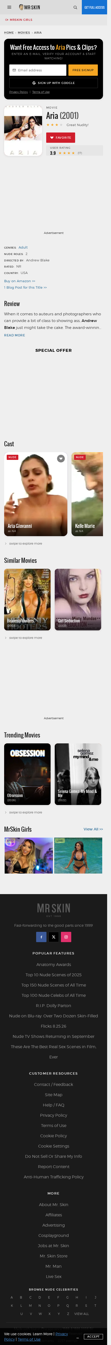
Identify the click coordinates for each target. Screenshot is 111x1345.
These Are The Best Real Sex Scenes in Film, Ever (53, 1051)
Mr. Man (53, 1266)
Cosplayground (53, 1235)
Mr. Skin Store (53, 1256)
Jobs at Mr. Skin (53, 1245)
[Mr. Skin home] (29, 7)
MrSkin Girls (21, 20)
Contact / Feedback (53, 1084)
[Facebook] (41, 937)
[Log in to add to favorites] (61, 458)
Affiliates (53, 1215)
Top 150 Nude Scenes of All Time (53, 985)
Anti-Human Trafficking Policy (54, 1176)
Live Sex (53, 1276)
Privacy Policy (18, 92)
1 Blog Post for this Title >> (25, 287)
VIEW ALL (81, 1314)
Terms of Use (41, 92)
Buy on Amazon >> (19, 281)
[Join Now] (94, 7)
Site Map (53, 1094)
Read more (14, 335)
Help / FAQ (53, 1105)
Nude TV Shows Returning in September (53, 1036)
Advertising (53, 1225)
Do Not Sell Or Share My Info (53, 1156)
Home (9, 32)
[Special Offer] (53, 394)
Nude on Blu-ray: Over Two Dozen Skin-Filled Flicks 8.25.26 (53, 1021)
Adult (23, 247)
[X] (54, 937)
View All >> (93, 829)
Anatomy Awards (53, 964)
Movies (24, 32)
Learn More (42, 1334)
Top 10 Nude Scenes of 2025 (54, 974)
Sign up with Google (56, 83)
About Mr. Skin (53, 1204)
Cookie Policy (53, 1135)
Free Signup (83, 70)
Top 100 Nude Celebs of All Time (54, 995)
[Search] (75, 7)
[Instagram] (66, 937)
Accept (93, 1336)
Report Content (53, 1166)
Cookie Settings (53, 1146)
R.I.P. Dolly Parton (53, 1005)
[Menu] (9, 7)
